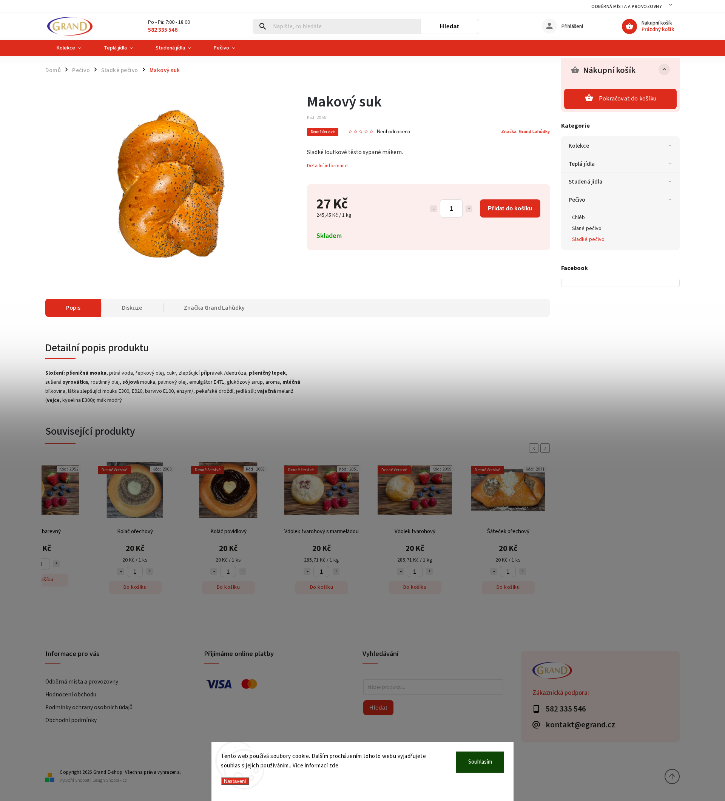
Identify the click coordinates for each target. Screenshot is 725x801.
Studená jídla (585, 181)
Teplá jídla (582, 164)
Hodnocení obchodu (70, 694)
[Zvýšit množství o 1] (469, 208)
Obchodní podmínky (71, 720)
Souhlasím (480, 762)
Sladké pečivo (588, 239)
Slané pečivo (587, 228)
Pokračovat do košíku (627, 98)
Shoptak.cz (116, 780)
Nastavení (235, 781)
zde (334, 766)
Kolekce (579, 146)
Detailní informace (327, 166)
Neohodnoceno (393, 132)
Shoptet (82, 780)
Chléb (578, 217)
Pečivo (577, 200)
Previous (535, 448)
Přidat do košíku (510, 208)
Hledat (449, 26)
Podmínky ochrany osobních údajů (89, 707)
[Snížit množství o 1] (433, 208)
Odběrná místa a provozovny (626, 6)
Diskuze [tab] (132, 308)
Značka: (525, 131)
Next (546, 448)
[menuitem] (69, 48)
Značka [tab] (214, 308)
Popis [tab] (73, 308)
